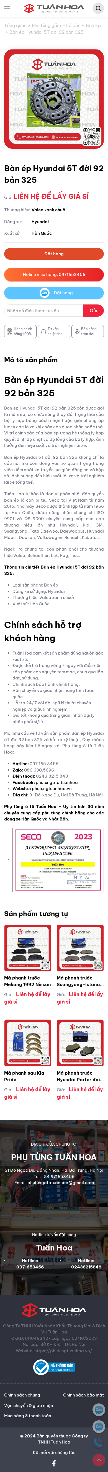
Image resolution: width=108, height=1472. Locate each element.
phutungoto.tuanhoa (57, 782)
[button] (7, 8)
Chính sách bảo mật (83, 1395)
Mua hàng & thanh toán (27, 1415)
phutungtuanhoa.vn (52, 788)
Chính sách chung (22, 1395)
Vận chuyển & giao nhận (28, 1405)
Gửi (93, 310)
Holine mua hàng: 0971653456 (54, 274)
